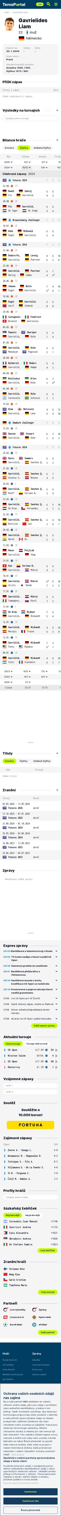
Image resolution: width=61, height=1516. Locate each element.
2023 (7, 671)
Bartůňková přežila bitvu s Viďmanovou (25, 973)
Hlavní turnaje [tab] (13, 1043)
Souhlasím (30, 1491)
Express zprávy (39, 1374)
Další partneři (48, 1332)
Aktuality (36, 1360)
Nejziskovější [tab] (12, 1215)
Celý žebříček (47, 1250)
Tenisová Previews (41, 1365)
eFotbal (43, 1324)
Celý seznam (48, 1292)
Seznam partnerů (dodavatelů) (20, 1483)
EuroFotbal (16, 1324)
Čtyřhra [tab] (24, 147)
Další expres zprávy (44, 1025)
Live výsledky (17, 1309)
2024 (7, 167)
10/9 (25, 671)
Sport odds (45, 1317)
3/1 (43, 162)
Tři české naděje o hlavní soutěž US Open (31, 958)
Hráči (7, 12)
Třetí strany (17, 1454)
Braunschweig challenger (26, 220)
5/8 (43, 167)
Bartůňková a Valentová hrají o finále (31, 951)
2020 (7, 682)
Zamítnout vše (30, 1501)
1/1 (26, 682)
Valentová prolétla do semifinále (29, 965)
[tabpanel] (30, 422)
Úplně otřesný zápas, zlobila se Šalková (32, 1004)
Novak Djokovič (10, 1360)
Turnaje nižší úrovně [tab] (36, 1043)
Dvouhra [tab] (9, 147)
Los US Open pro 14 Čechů (25, 998)
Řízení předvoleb (30, 1510)
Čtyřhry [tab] (23, 761)
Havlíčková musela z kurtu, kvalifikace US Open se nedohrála (30, 982)
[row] (30, 162)
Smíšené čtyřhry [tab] (42, 147)
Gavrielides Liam (20, 12)
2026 (7, 162)
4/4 (43, 676)
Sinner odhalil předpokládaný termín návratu (30, 1011)
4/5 (26, 676)
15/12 (25, 167)
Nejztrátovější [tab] (32, 1215)
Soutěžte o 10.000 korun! (31, 1112)
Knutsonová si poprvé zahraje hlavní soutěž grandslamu (32, 991)
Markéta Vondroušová (13, 1374)
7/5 (43, 671)
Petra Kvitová (9, 1369)
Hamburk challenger (23, 422)
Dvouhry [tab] (9, 761)
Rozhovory (37, 1369)
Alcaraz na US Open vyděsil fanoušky (31, 1018)
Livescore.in (17, 1317)
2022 (7, 676)
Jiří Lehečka (8, 1365)
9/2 (26, 162)
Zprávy (43, 1309)
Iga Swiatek (8, 1379)
